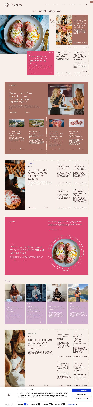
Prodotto (47, 4)
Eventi (80, 4)
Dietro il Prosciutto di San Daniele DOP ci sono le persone (40, 344)
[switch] (38, 404)
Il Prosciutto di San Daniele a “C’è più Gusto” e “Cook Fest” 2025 (79, 167)
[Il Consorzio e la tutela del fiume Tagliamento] (16, 123)
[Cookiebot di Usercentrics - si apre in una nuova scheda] (9, 404)
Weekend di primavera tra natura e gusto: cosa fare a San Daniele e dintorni (79, 368)
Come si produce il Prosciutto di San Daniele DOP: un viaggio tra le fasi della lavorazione (79, 55)
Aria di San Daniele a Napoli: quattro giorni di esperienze (63, 167)
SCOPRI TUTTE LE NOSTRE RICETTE (55, 229)
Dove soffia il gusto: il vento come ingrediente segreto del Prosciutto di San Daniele (79, 340)
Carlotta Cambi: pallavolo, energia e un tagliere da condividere (14, 308)
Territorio (72, 4)
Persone (63, 4)
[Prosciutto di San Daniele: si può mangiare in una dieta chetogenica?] (76, 123)
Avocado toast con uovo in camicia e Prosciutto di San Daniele (27, 250)
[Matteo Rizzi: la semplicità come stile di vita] (78, 293)
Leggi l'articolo (32, 73)
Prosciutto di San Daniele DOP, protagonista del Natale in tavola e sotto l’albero (80, 23)
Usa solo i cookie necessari (81, 398)
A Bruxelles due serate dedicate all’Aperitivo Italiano (38, 174)
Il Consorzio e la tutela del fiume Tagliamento (15, 133)
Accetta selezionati (81, 394)
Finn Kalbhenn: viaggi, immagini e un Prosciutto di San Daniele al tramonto (35, 308)
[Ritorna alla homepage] (13, 5)
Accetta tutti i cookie (82, 390)
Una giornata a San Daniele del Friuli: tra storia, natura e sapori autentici (63, 367)
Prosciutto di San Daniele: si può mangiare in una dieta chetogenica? (76, 134)
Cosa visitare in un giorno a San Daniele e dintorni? (63, 337)
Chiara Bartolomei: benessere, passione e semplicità (57, 307)
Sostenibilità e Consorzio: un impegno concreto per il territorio (36, 134)
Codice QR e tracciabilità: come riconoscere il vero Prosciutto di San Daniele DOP (56, 135)
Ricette (55, 4)
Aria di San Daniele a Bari (62, 190)
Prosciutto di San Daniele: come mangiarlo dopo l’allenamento (37, 59)
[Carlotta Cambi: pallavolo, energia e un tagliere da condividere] (15, 293)
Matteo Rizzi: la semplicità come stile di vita (78, 307)
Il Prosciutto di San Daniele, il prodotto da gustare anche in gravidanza (63, 53)
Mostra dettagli (71, 404)
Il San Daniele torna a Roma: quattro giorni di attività (79, 192)
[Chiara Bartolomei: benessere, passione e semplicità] (57, 293)
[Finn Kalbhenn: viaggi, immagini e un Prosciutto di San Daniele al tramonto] (36, 293)
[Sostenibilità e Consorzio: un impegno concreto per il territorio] (36, 123)
